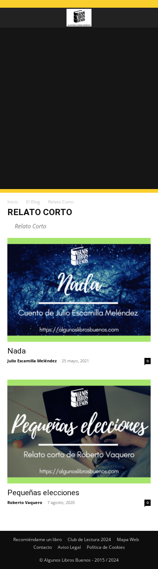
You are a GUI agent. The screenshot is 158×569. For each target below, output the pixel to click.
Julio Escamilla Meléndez (32, 360)
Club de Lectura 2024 (89, 539)
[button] (12, 18)
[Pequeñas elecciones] (79, 431)
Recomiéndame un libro (37, 539)
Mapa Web (128, 539)
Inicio (12, 202)
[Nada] (79, 290)
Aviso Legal (69, 547)
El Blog (33, 202)
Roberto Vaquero (24, 502)
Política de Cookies (106, 547)
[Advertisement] (79, 110)
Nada (16, 351)
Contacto (42, 547)
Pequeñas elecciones (43, 492)
